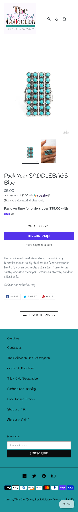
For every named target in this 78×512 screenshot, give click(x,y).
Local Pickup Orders (21, 399)
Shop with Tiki (16, 409)
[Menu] (72, 18)
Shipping (9, 201)
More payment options (39, 245)
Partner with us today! (21, 389)
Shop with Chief (17, 420)
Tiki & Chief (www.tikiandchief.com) (33, 500)
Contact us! (14, 348)
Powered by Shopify (63, 500)
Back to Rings (41, 315)
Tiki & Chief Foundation (22, 379)
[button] (27, 195)
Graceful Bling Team (20, 368)
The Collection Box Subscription (28, 358)
